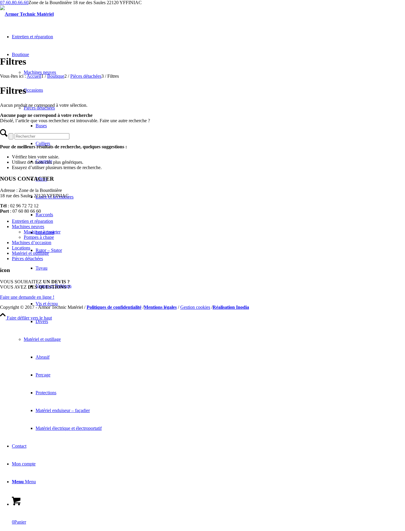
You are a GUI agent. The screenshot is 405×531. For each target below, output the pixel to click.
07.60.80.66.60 (14, 2)
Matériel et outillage (30, 253)
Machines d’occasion (31, 242)
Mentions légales (160, 307)
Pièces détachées (27, 258)
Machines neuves (28, 226)
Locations (21, 247)
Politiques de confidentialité (114, 307)
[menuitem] (220, 321)
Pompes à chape (39, 237)
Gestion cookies (195, 307)
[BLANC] (27, 14)
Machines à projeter (42, 231)
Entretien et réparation (32, 221)
